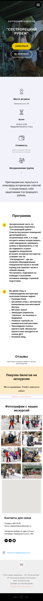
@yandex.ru (27, 586)
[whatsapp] (14, 540)
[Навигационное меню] (38, 5)
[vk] (6, 540)
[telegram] (10, 540)
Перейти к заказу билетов (21, 397)
